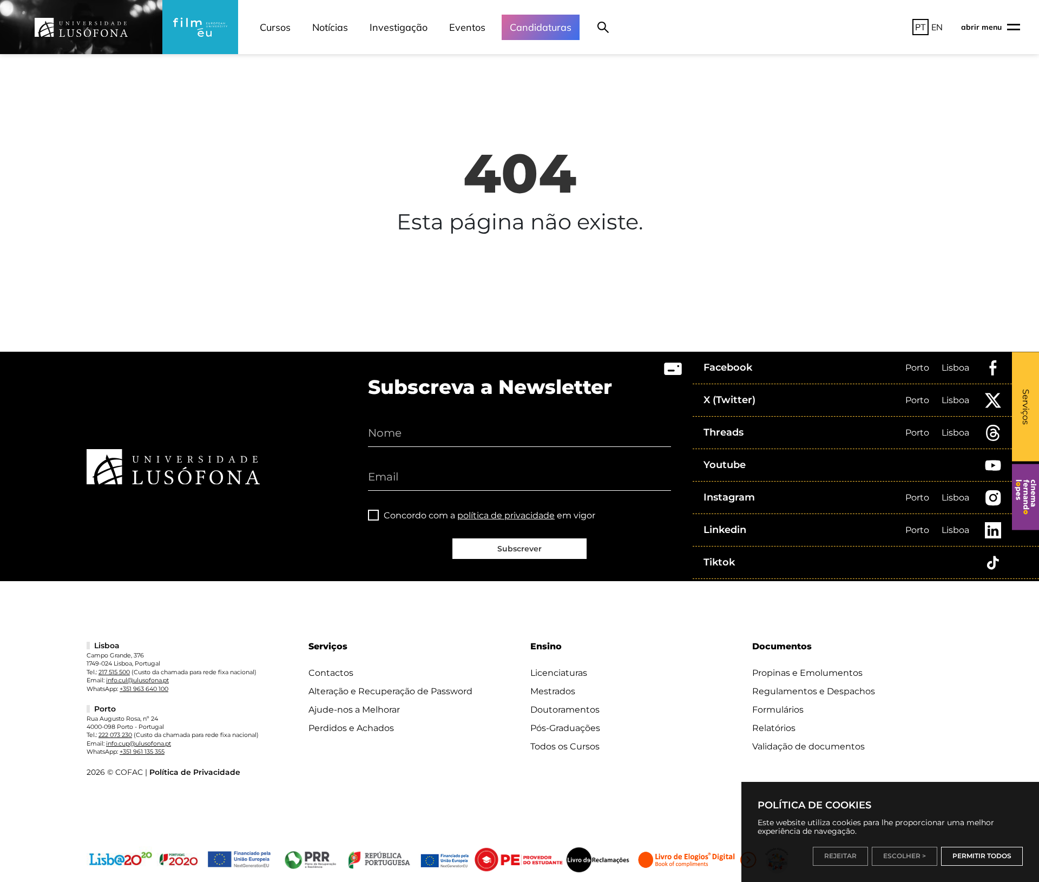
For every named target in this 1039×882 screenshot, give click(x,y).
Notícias (330, 27)
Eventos (467, 27)
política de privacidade (506, 515)
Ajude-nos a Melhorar (354, 710)
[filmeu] (200, 27)
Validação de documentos (808, 746)
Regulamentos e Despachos (813, 691)
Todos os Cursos (565, 746)
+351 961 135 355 (142, 751)
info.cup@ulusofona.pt (138, 743)
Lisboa (955, 368)
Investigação (399, 27)
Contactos (330, 673)
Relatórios (773, 728)
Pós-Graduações (565, 728)
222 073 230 (115, 735)
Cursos (275, 27)
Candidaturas (540, 27)
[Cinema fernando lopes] (1025, 497)
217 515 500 (114, 672)
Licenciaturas (558, 673)
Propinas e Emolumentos (807, 673)
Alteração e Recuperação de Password (390, 691)
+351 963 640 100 (144, 689)
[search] (603, 27)
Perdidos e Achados (351, 728)
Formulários (778, 710)
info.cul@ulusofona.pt (137, 680)
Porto (917, 368)
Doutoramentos (565, 710)
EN (937, 27)
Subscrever (519, 549)
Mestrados (552, 691)
